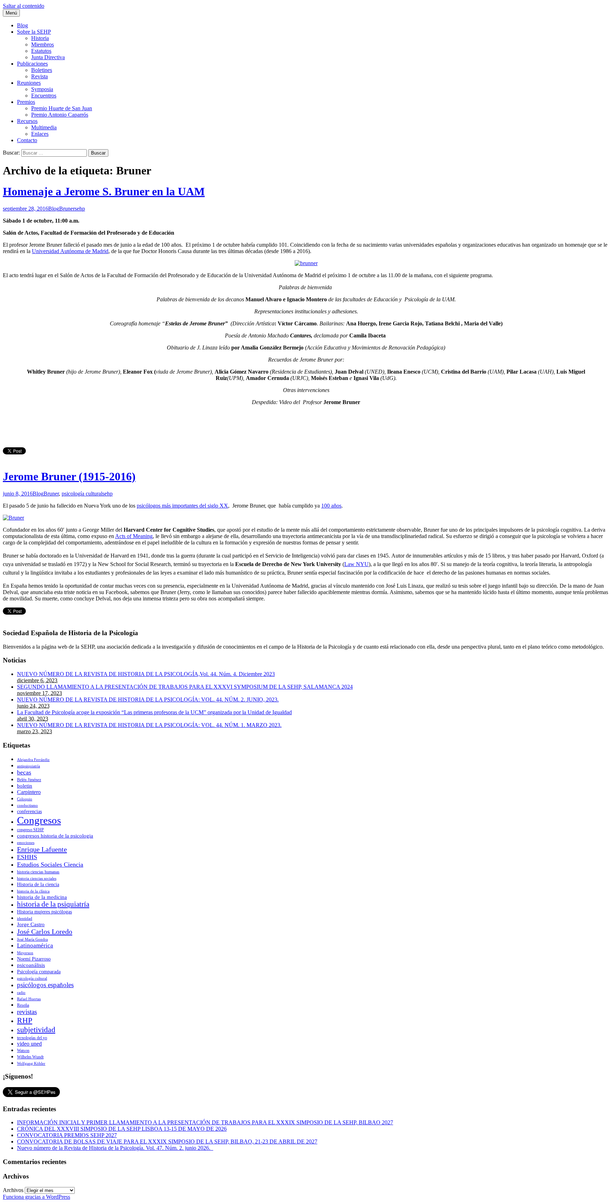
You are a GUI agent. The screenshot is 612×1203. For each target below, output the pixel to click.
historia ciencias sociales (36, 878)
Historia (40, 38)
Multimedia (44, 127)
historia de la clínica (33, 891)
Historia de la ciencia (38, 884)
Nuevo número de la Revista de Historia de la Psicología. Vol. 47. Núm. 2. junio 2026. (115, 1148)
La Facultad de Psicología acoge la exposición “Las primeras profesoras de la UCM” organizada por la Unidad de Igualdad (154, 712)
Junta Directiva (48, 57)
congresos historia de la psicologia (55, 836)
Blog (22, 25)
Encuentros (43, 96)
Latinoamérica (35, 945)
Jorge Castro (31, 924)
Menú (11, 13)
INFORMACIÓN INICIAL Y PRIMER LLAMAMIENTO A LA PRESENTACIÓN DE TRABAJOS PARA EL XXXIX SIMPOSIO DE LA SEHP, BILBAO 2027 (205, 1122)
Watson (23, 1050)
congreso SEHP (30, 829)
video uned (29, 1044)
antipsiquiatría (28, 766)
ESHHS (27, 857)
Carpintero (29, 792)
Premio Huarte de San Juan (61, 108)
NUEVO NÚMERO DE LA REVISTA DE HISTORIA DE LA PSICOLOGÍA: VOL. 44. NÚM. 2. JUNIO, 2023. (148, 699)
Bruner (67, 209)
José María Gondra (32, 939)
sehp (80, 209)
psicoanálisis (31, 965)
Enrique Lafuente (42, 849)
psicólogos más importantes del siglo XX (182, 506)
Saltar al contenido (23, 6)
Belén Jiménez (29, 779)
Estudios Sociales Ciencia (50, 864)
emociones (25, 843)
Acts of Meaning (134, 536)
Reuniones (29, 83)
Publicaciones (32, 64)
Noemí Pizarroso (34, 959)
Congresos (39, 820)
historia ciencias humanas (38, 871)
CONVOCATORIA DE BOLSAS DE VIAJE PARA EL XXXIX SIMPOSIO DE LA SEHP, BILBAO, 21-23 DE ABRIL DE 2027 (167, 1141)
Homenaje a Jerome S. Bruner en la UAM (104, 191)
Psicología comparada (39, 971)
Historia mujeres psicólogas (44, 911)
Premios (26, 102)
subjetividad (36, 1029)
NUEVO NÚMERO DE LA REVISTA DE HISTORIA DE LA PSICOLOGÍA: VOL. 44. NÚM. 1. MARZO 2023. (149, 725)
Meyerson (25, 953)
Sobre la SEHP (34, 32)
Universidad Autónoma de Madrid (70, 251)
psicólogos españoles (45, 985)
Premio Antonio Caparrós (59, 115)
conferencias (29, 811)
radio (21, 993)
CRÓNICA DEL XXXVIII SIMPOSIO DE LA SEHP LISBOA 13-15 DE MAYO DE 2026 (122, 1129)
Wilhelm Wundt (30, 1056)
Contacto (27, 140)
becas (24, 772)
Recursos (27, 121)
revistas (27, 1011)
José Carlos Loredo (44, 931)
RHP (24, 1020)
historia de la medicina (42, 897)
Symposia (42, 89)
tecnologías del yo (32, 1037)
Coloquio (24, 799)
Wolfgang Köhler (31, 1063)
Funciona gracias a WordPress (36, 1197)
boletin (24, 786)
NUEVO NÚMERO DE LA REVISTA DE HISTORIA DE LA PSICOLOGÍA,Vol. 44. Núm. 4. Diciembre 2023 (146, 674)
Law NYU (356, 564)
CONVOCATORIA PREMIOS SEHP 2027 (67, 1135)
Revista (39, 76)
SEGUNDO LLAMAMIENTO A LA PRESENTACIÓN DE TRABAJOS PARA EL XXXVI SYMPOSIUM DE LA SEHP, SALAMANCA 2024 (185, 687)
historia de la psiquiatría (53, 904)
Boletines (41, 70)
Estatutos (41, 51)
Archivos (13, 1190)
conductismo (27, 805)
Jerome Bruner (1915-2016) (69, 476)
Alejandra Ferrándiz (33, 760)
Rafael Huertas (29, 999)
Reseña (23, 1005)
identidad (24, 919)
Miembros (42, 44)
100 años (331, 506)
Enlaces (40, 134)
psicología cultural (82, 494)
